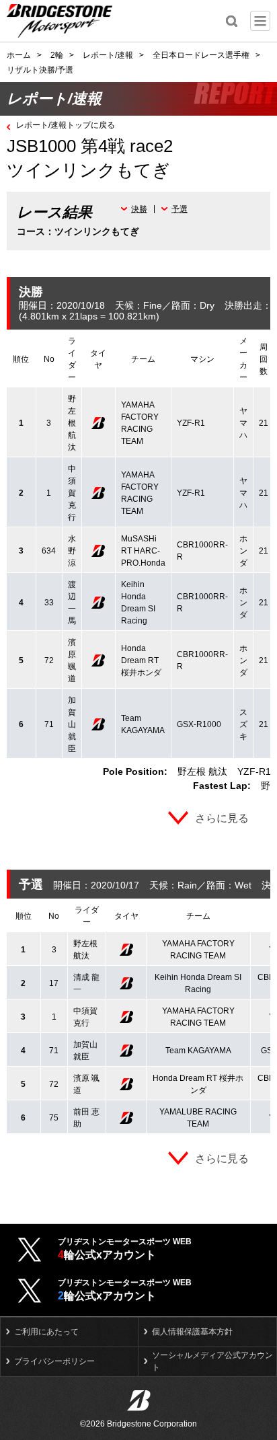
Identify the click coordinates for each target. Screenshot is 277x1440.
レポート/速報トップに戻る (65, 125)
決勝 (139, 209)
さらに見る (222, 818)
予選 (179, 209)
